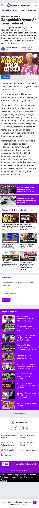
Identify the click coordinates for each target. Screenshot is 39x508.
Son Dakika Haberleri (30, 450)
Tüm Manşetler (9, 450)
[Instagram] (19, 428)
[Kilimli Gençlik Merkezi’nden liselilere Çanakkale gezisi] (10, 256)
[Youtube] (23, 428)
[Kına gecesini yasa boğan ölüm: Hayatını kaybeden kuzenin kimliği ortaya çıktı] (10, 218)
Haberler (5, 16)
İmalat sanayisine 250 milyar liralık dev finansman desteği (9, 246)
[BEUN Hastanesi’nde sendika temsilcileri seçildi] (28, 238)
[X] (15, 428)
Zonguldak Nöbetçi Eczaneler (9, 437)
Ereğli (22, 10)
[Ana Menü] (2, 5)
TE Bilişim (24, 470)
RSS (6, 464)
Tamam (4, 480)
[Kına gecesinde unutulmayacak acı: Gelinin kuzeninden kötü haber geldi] (28, 218)
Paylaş (6, 77)
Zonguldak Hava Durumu (27, 437)
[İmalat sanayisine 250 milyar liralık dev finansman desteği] (10, 238)
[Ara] (36, 5)
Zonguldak (6, 10)
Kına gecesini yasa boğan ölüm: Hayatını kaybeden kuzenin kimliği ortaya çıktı (10, 227)
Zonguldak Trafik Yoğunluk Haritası (8, 444)
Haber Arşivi (8, 455)
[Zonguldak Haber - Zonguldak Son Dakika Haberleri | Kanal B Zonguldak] (19, 5)
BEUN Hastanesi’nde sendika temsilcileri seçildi (27, 246)
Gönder (6, 300)
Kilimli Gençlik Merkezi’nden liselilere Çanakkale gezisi (9, 264)
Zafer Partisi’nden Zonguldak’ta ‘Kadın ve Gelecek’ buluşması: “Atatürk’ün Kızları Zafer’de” (27, 266)
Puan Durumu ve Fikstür (27, 444)
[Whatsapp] (27, 428)
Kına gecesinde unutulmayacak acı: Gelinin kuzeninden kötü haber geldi (28, 227)
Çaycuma (32, 10)
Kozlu (15, 10)
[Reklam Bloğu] (19, 413)
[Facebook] (12, 428)
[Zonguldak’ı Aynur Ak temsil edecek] (19, 63)
